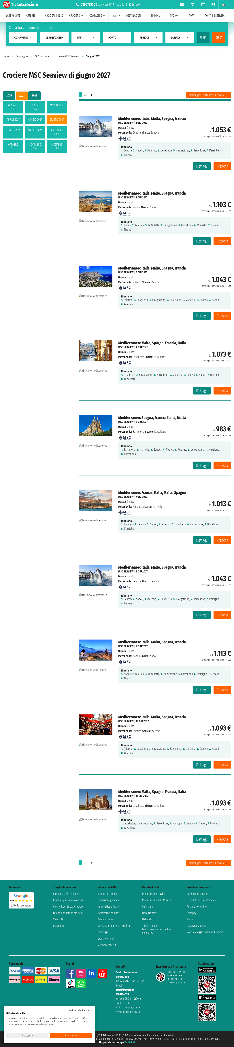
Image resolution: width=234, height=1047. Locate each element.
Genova (137, 132)
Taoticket (129, 1042)
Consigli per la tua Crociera (68, 906)
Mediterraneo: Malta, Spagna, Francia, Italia (152, 342)
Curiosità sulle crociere (66, 894)
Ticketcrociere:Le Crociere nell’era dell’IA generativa (156, 929)
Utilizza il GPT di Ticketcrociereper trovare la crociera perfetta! (176, 977)
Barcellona (138, 431)
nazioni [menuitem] (174, 15)
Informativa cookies (108, 913)
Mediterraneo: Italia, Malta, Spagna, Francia (152, 118)
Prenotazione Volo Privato (156, 900)
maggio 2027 (35, 119)
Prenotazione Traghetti (154, 894)
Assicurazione (105, 919)
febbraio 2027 (35, 107)
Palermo (137, 282)
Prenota (222, 166)
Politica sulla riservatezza (80, 1010)
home (6, 56)
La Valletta (138, 357)
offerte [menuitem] (30, 15)
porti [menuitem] (192, 15)
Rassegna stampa (196, 925)
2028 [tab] (34, 95)
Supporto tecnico (107, 894)
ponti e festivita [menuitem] (214, 15)
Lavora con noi (106, 938)
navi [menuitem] (114, 15)
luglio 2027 (13, 130)
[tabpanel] (35, 127)
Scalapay (191, 913)
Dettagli (202, 166)
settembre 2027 (56, 132)
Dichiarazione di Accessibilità (114, 925)
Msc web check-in (107, 945)
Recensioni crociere (197, 894)
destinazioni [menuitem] (133, 15)
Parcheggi (103, 932)
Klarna (190, 919)
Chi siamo (147, 906)
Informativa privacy (108, 906)
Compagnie (22, 56)
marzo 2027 (56, 105)
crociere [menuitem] (74, 15)
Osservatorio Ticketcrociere (202, 900)
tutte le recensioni (21, 905)
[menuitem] (182, 4)
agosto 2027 (35, 130)
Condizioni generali (108, 900)
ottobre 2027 (13, 146)
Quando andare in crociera (68, 913)
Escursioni (59, 925)
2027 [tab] (21, 95)
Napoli (136, 207)
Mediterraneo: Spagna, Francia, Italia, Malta (152, 417)
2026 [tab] (9, 95)
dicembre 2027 (56, 146)
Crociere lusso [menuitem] (54, 15)
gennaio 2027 (13, 107)
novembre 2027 (35, 146)
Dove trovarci (149, 913)
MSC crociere (42, 56)
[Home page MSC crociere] (124, 137)
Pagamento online (197, 906)
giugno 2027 (57, 119)
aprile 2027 (13, 119)
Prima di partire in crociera (68, 900)
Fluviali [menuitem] (155, 15)
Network (146, 919)
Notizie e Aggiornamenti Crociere (205, 932)
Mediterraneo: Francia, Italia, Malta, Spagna (152, 492)
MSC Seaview (125, 122)
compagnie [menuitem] (95, 15)
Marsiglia (138, 506)
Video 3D (58, 919)
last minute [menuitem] (13, 15)
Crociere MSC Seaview (67, 56)
